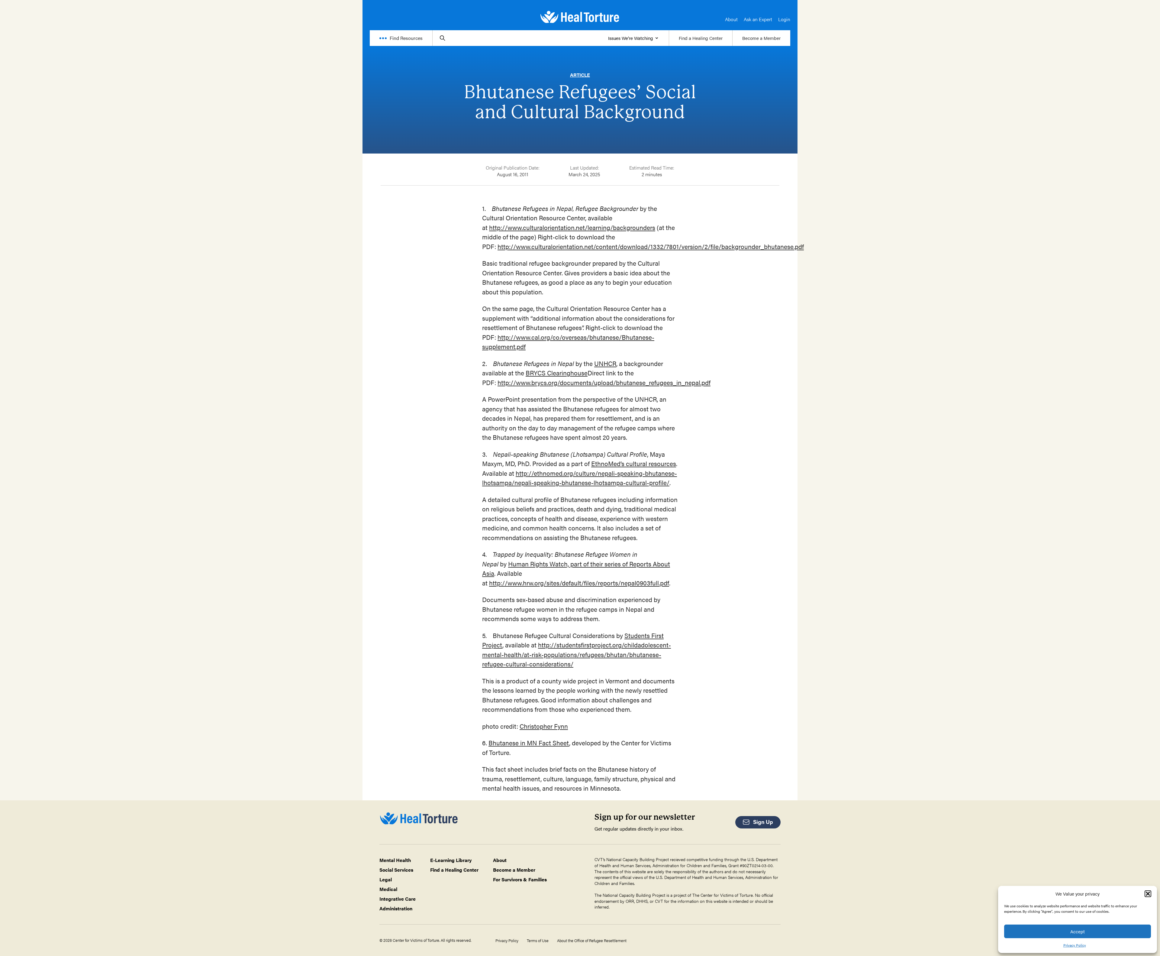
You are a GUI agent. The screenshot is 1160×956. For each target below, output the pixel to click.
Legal (385, 879)
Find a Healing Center (701, 38)
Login (784, 19)
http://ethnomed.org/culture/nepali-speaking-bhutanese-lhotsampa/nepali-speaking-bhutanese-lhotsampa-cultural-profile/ (579, 477)
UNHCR (605, 363)
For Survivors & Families (520, 879)
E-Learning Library (451, 860)
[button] (1148, 894)
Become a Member (761, 38)
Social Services (396, 869)
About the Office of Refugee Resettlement (592, 940)
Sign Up (763, 821)
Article (580, 74)
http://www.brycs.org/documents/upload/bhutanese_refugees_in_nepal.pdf (604, 382)
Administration (395, 908)
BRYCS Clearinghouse (557, 372)
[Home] (579, 17)
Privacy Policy (1074, 945)
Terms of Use (538, 940)
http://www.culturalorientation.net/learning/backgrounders (572, 227)
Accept (1077, 931)
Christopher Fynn (544, 726)
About (731, 19)
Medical (388, 889)
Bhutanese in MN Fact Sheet (528, 742)
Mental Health (395, 860)
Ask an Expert (758, 19)
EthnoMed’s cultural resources (633, 463)
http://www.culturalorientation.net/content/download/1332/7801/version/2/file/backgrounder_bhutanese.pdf (651, 246)
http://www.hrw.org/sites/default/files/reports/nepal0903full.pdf (579, 582)
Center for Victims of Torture (727, 895)
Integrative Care (397, 898)
